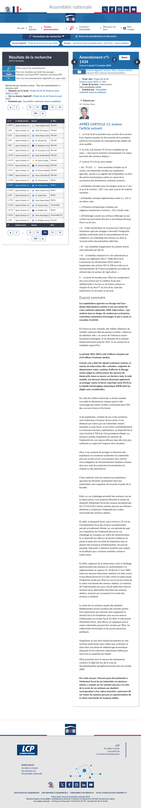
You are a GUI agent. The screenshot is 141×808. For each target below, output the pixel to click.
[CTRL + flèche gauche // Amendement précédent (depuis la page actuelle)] (74, 62)
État (54, 121)
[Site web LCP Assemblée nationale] (70, 750)
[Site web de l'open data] (70, 769)
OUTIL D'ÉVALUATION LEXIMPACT (110, 793)
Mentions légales (33, 799)
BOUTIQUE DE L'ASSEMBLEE (26, 793)
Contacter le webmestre (81, 799)
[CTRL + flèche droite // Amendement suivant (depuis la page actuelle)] (137, 62)
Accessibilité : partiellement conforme (55, 799)
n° (10, 121)
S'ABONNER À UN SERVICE (81, 793)
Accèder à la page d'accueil (70, 17)
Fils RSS (95, 799)
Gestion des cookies (107, 799)
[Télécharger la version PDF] (114, 59)
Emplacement (23, 121)
